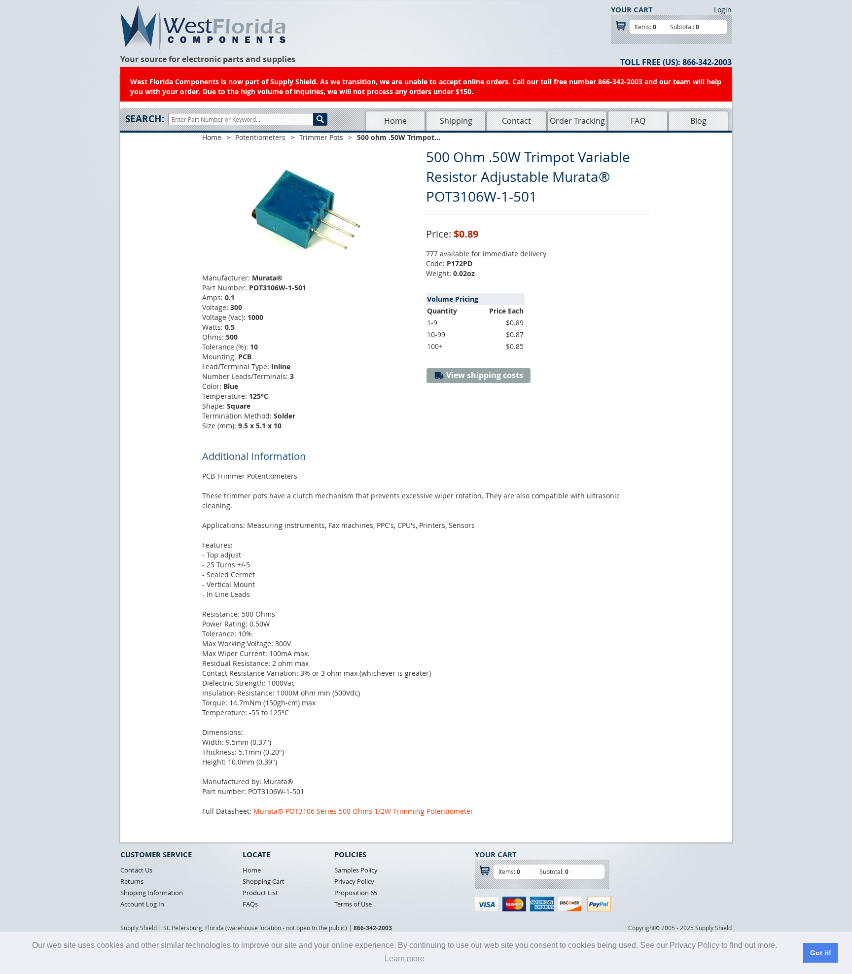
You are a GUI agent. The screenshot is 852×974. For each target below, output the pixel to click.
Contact (516, 120)
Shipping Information (151, 892)
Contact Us (136, 870)
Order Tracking (577, 120)
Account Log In (142, 904)
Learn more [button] (405, 958)
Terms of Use (353, 904)
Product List (260, 892)
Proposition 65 (355, 892)
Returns (131, 881)
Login (723, 9)
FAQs (250, 904)
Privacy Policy (354, 881)
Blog (698, 120)
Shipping (456, 120)
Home (395, 120)
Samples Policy (356, 870)
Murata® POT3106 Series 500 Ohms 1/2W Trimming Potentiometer (363, 811)
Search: (144, 119)
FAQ (638, 120)
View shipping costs (483, 375)
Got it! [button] (820, 953)
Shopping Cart (263, 881)
